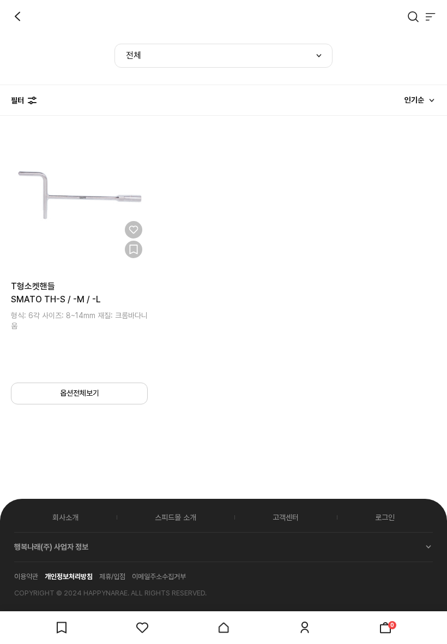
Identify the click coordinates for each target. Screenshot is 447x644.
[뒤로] (17, 16)
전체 (133, 55)
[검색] (413, 16)
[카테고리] (430, 16)
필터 (17, 100)
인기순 (414, 100)
